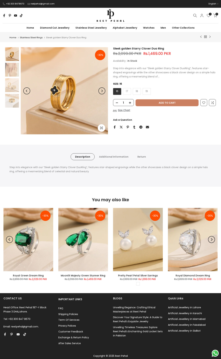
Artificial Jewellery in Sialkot (184, 330)
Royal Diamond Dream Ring (193, 275)
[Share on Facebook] (114, 127)
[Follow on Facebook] (4, 15)
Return (141, 156)
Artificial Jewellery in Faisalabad (187, 325)
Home (12, 37)
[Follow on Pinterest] (9, 15)
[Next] (101, 90)
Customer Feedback (70, 331)
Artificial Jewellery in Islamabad (186, 319)
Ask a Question (122, 120)
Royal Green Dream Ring (28, 275)
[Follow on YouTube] (15, 15)
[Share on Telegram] (140, 127)
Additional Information (113, 156)
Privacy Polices (67, 325)
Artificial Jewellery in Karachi (185, 313)
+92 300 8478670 (15, 3)
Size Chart (124, 110)
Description (82, 156)
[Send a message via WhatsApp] (215, 353)
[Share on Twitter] (121, 127)
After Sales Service (69, 343)
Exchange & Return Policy (73, 337)
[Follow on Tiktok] (21, 15)
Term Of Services (68, 320)
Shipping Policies (68, 314)
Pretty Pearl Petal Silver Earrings (138, 275)
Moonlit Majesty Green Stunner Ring (83, 275)
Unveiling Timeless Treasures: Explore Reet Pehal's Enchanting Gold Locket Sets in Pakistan (138, 331)
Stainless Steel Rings (31, 37)
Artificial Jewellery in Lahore (184, 307)
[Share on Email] (147, 127)
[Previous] (26, 90)
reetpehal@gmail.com (43, 3)
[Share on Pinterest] (127, 127)
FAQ (60, 308)
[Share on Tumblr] (134, 127)
